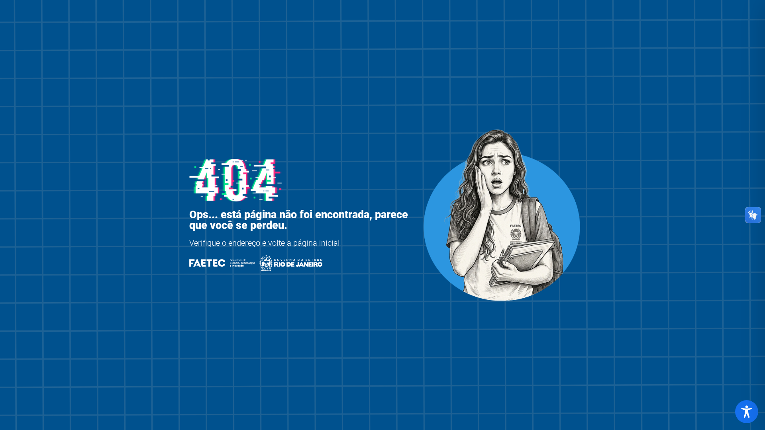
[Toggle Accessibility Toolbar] (746, 411)
